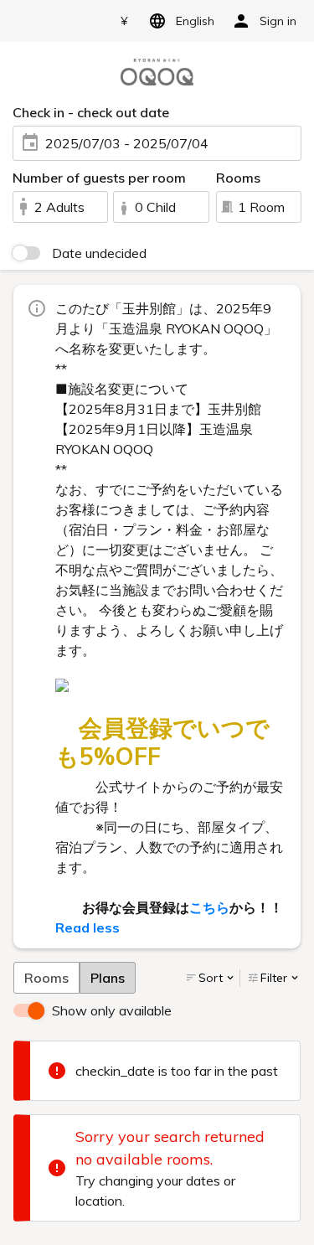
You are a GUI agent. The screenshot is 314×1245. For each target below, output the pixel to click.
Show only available (112, 1010)
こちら (209, 907)
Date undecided (99, 253)
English (195, 20)
